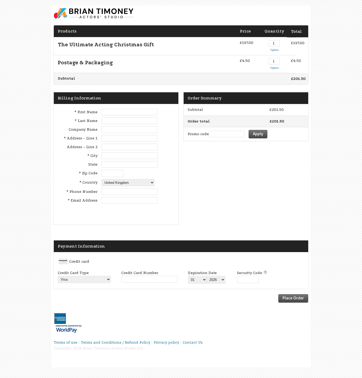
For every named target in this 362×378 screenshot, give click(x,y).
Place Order (293, 297)
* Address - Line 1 (81, 138)
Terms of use (65, 342)
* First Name (86, 112)
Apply (258, 133)
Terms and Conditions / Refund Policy (115, 342)
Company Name (83, 129)
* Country (89, 182)
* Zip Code (88, 173)
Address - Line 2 (82, 147)
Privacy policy (166, 342)
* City (92, 155)
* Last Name (86, 121)
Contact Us (193, 342)
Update (274, 49)
